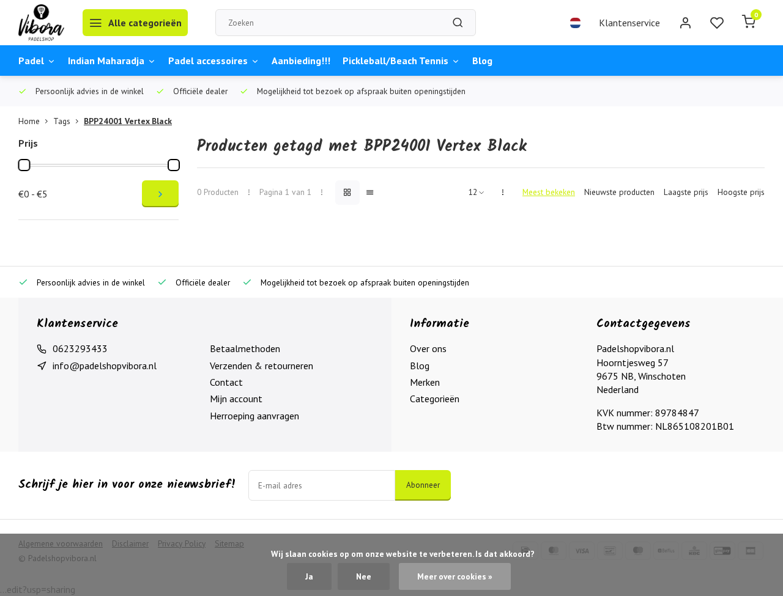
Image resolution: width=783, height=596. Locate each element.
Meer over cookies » (454, 576)
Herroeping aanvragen (254, 416)
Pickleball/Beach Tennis (395, 60)
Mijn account (236, 398)
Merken (425, 382)
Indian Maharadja (106, 60)
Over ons (428, 348)
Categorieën (434, 398)
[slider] (24, 165)
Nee (363, 576)
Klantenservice (629, 23)
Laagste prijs (686, 191)
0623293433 (80, 348)
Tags (61, 121)
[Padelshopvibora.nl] (41, 22)
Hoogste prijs (741, 191)
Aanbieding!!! (301, 60)
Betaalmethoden (245, 348)
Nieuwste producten (619, 191)
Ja (309, 576)
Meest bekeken (548, 191)
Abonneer (423, 484)
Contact (226, 382)
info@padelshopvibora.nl (105, 365)
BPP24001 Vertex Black (128, 121)
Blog (482, 60)
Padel (31, 60)
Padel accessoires (208, 60)
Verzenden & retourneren (261, 365)
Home (29, 121)
